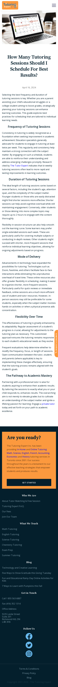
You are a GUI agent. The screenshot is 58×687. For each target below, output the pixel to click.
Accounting (44, 453)
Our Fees (6, 511)
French (33, 453)
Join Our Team (9, 516)
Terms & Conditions (29, 668)
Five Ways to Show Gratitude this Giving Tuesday (26, 572)
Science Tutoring (10, 539)
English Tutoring (10, 534)
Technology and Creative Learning (19, 567)
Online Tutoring (38, 449)
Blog (29, 677)
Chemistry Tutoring (12, 544)
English (25, 453)
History (26, 456)
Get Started (29, 482)
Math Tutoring (9, 529)
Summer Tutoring (11, 555)
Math (9, 453)
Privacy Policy (29, 673)
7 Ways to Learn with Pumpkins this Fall (22, 585)
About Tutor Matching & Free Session (21, 501)
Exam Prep (7, 550)
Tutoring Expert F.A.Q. (13, 506)
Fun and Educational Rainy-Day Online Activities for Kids (27, 579)
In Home (21, 449)
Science (17, 453)
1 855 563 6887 (13, 598)
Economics (12, 456)
